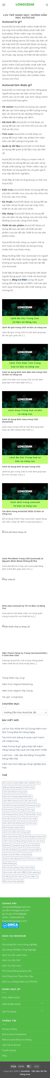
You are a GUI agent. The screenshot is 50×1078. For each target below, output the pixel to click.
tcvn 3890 (37, 859)
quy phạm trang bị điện (29, 850)
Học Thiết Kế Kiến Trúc (30, 814)
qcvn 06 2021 (33, 845)
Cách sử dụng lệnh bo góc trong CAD (21, 467)
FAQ (4, 1055)
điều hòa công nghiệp (13, 881)
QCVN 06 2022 (9, 850)
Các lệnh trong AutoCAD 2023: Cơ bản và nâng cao (23, 512)
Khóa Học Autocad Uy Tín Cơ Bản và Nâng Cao (23, 607)
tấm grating (34, 872)
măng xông (20, 841)
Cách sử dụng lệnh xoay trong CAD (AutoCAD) (20, 420)
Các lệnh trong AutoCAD (14, 805)
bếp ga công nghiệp (12, 787)
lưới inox (32, 823)
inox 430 (21, 819)
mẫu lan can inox (36, 841)
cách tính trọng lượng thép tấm (17, 796)
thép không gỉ (9, 863)
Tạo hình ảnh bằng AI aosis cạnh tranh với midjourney (23, 739)
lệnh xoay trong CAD (12, 836)
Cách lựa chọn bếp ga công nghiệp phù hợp (24, 766)
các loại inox (30, 801)
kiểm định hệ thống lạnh (14, 823)
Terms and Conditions (14, 1034)
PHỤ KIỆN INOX (11, 997)
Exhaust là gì (33, 805)
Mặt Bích (7, 845)
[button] (3, 4)
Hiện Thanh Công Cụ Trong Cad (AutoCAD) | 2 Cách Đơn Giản (24, 654)
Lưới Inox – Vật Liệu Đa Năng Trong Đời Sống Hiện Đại (23, 757)
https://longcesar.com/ (14, 921)
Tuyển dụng (9, 1050)
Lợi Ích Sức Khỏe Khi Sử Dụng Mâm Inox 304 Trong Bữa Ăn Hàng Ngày (24, 730)
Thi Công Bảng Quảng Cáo (16, 971)
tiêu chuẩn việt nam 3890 (14, 872)
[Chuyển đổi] (42, 1003)
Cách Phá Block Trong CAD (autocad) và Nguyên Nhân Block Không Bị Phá (22, 559)
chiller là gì (29, 787)
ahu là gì (13, 783)
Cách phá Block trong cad (14, 792)
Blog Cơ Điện (19, 279)
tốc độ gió (7, 877)
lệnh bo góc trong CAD (13, 828)
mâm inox (7, 841)
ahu (5, 783)
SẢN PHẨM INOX (11, 1004)
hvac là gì (20, 810)
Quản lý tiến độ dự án (12, 859)
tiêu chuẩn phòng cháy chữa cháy (18, 868)
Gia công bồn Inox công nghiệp (19, 944)
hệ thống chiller (10, 814)
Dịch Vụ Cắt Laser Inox (14, 955)
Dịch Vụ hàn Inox (11, 965)
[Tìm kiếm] (47, 4)
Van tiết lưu (19, 877)
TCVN (27, 859)
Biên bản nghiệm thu (29, 783)
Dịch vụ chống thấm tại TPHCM (19, 981)
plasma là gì (19, 845)
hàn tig (30, 810)
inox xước (32, 819)
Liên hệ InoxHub (11, 1045)
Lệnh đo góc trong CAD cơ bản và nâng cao (24, 327)
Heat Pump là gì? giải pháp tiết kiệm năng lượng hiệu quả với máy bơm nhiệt (24, 748)
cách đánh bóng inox (12, 801)
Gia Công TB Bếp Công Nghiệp (19, 949)
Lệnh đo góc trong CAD (34, 836)
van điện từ (33, 877)
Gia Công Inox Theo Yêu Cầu (17, 976)
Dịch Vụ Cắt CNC (11, 960)
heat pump (8, 810)
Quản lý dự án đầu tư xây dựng (17, 854)
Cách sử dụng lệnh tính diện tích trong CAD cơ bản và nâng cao (24, 373)
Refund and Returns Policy (17, 1039)
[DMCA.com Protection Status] (10, 925)
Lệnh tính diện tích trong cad (16, 832)
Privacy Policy (9, 1029)
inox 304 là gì (9, 819)
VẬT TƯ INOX (9, 1011)
